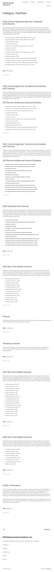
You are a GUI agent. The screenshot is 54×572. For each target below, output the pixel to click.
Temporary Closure (11, 343)
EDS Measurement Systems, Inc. (8, 4)
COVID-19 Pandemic (12, 485)
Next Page (47, 529)
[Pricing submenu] (6, 559)
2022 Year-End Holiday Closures (17, 266)
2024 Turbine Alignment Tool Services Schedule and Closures (24, 145)
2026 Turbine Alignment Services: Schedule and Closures (22, 22)
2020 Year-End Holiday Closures (17, 437)
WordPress (49, 568)
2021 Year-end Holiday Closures (17, 372)
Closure (6, 316)
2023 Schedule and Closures (16, 206)
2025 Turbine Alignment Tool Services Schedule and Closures (24, 87)
